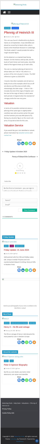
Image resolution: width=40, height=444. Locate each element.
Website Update (20, 246)
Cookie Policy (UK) (8, 413)
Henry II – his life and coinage (17, 327)
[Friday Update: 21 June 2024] (20, 241)
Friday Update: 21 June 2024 (16, 250)
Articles (7, 323)
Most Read (32, 323)
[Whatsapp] (26, 143)
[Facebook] (19, 143)
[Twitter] (30, 143)
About (6, 246)
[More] (34, 143)
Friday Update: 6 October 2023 (15, 152)
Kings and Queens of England (19, 323)
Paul (16, 253)
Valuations (15, 28)
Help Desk (7, 28)
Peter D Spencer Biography (15, 365)
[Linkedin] (22, 143)
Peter (18, 37)
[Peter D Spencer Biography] (20, 356)
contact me (7, 135)
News (11, 246)
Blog (11, 361)
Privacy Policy (6, 409)
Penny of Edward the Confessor (24, 157)
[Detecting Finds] (4, 12)
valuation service (24, 133)
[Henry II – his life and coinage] (20, 318)
